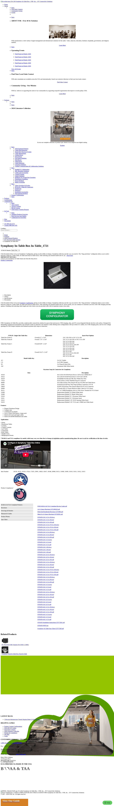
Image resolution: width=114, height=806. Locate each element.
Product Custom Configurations (13, 726)
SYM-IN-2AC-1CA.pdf (44, 544)
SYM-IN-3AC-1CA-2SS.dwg (46, 577)
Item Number (4, 471)
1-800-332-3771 (5, 743)
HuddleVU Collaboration (22, 169)
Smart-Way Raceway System (23, 152)
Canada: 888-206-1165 (10, 225)
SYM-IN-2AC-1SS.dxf (44, 549)
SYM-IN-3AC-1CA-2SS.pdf (45, 582)
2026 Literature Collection (11, 731)
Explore (62, 145)
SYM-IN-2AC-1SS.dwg (44, 547)
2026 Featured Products (21, 148)
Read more (70, 255)
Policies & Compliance (10, 733)
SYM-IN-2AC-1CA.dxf (44, 542)
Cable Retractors (19, 163)
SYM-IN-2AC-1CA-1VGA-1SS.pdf (47, 530)
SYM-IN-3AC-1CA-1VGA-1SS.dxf (47, 572)
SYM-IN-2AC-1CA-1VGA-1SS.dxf (47, 527)
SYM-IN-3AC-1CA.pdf (44, 589)
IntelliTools (18, 188)
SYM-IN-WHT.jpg (42, 625)
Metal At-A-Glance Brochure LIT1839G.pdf (50, 514)
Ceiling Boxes (19, 155)
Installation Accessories (21, 192)
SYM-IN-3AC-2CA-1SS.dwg (46, 592)
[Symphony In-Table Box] (57, 275)
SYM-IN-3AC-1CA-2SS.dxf (45, 579)
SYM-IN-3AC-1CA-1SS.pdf (45, 567)
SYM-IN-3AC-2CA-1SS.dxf (45, 594)
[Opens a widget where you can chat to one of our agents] (107, 803)
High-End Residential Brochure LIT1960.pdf (50, 512)
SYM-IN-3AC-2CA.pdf (44, 604)
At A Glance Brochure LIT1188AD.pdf (48, 509)
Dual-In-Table (23, 654)
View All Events (16, 69)
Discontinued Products (21, 193)
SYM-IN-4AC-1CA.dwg (44, 614)
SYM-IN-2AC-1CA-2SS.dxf (45, 534)
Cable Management (20, 153)
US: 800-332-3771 (9, 224)
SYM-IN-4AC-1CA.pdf (44, 619)
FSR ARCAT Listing (10, 728)
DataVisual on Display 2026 (23, 54)
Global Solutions (19, 176)
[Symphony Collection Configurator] (57, 314)
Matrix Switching (20, 182)
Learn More (62, 45)
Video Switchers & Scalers (22, 185)
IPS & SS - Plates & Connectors (24, 187)
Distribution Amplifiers (21, 179)
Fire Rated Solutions (20, 158)
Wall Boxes (18, 160)
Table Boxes (18, 161)
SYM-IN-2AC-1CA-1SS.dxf (45, 520)
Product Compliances (7, 488)
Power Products (19, 180)
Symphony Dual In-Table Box (10, 654)
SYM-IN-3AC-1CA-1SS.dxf (45, 564)
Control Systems (19, 174)
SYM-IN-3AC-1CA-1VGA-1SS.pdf (47, 574)
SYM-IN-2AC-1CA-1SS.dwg (46, 517)
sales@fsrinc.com (21, 754)
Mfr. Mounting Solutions (22, 171)
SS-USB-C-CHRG (23, 644)
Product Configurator (7, 260)
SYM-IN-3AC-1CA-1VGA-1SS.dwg (48, 569)
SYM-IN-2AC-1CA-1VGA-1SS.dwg (48, 525)
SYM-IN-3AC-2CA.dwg (44, 599)
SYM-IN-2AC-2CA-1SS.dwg (46, 554)
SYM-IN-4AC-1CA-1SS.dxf (45, 609)
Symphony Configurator (26, 303)
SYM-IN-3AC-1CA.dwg (44, 584)
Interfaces (17, 190)
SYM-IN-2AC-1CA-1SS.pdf (45, 522)
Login (6, 736)
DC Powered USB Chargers (10, 644)
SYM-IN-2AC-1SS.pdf (44, 552)
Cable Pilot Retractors (21, 150)
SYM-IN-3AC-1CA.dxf (44, 587)
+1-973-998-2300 (17, 743)
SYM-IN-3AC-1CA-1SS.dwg (46, 562)
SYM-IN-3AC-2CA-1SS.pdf (45, 597)
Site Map (6, 734)
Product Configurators (17, 195)
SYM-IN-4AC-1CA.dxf (44, 617)
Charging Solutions (20, 164)
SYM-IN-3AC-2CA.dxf (44, 602)
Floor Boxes (18, 156)
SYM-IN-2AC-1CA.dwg (44, 539)
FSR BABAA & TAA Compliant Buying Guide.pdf (52, 506)
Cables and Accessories (21, 172)
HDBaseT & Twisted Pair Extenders (25, 177)
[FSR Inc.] (26, 1)
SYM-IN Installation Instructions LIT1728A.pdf (51, 622)
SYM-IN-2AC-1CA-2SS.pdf (45, 537)
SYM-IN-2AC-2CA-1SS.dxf (45, 557)
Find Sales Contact (62, 82)
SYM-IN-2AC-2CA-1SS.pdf (45, 559)
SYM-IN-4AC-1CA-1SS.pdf (45, 612)
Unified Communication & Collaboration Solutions (29, 166)
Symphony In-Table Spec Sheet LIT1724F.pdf (50, 628)
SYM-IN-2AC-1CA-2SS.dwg (46, 532)
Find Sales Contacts (9, 729)
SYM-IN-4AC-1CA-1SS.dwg (46, 607)
